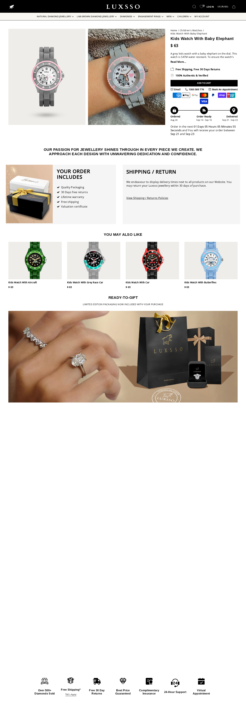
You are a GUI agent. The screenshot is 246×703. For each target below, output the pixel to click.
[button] (194, 6)
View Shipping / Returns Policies (147, 198)
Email (177, 89)
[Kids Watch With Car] (152, 260)
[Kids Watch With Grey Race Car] (93, 260)
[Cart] (234, 6)
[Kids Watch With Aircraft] (35, 260)
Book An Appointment (224, 89)
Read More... (178, 62)
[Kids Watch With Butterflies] (211, 260)
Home (174, 30)
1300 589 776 (196, 89)
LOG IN (210, 6)
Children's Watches (191, 30)
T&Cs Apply (70, 694)
